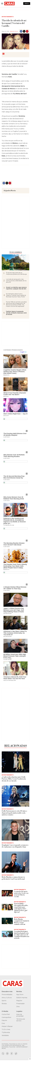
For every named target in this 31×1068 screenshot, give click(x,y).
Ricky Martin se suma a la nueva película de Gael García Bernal (13, 878)
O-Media (5, 1011)
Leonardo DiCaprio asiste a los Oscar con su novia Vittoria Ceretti (21, 894)
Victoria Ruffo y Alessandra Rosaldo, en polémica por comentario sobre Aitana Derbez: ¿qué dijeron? (21, 908)
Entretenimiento (8, 16)
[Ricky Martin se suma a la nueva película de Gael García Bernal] (15, 862)
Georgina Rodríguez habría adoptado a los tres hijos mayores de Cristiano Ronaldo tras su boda (21, 935)
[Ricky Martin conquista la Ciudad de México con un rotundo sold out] (7, 921)
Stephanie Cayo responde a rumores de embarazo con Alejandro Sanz (15, 846)
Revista (27, 3)
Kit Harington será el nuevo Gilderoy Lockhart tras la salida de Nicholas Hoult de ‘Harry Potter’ (16, 295)
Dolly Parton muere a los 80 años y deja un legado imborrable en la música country (14, 813)
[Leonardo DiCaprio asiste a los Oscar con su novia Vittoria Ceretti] (7, 893)
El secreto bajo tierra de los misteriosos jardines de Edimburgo (16, 273)
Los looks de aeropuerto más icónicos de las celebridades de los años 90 (16, 281)
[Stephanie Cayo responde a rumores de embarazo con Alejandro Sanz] (15, 830)
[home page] (9, 3)
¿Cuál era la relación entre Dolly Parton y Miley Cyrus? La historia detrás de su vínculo (14, 779)
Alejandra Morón (14, 31)
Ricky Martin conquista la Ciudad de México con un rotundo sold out (21, 921)
